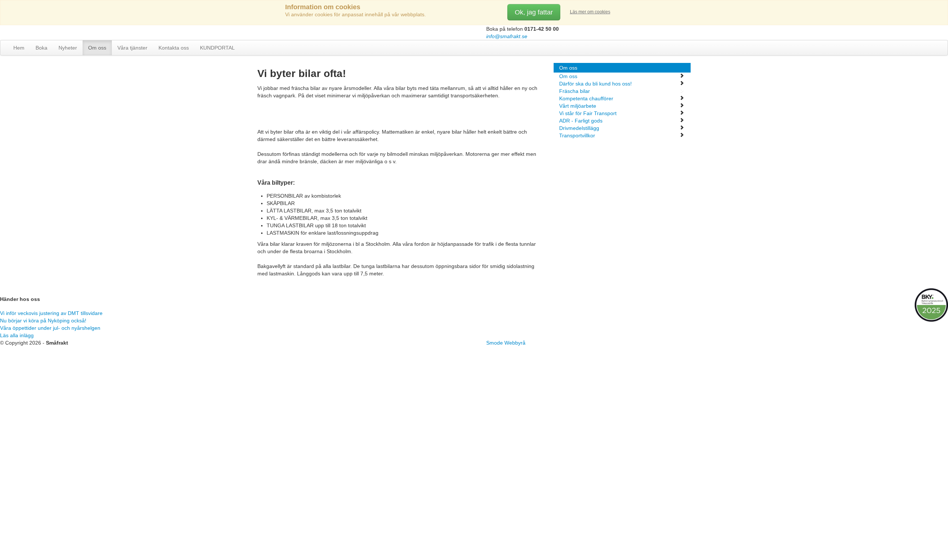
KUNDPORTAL (217, 48)
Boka (41, 48)
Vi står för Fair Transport (588, 113)
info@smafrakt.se (506, 36)
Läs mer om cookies (590, 11)
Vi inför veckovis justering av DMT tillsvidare (51, 313)
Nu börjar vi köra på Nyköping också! (43, 321)
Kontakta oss (173, 48)
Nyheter (68, 48)
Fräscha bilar (574, 91)
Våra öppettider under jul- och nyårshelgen (50, 328)
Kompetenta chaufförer (586, 98)
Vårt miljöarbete (577, 106)
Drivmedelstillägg (579, 128)
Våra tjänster (132, 48)
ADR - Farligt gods (580, 121)
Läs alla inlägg (17, 335)
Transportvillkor (577, 135)
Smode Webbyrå (505, 343)
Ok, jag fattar (534, 12)
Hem (18, 48)
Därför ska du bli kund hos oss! (595, 84)
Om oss (97, 48)
